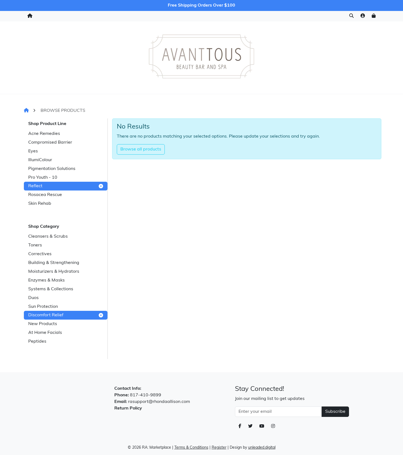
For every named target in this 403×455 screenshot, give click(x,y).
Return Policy (128, 408)
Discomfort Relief (45, 315)
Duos (33, 298)
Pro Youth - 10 (42, 177)
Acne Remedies (44, 134)
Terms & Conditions (191, 448)
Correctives (40, 254)
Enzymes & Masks (46, 280)
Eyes (33, 151)
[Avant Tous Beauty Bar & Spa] (201, 56)
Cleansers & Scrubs (48, 236)
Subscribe (335, 412)
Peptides (37, 341)
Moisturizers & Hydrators (53, 271)
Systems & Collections (50, 289)
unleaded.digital (262, 448)
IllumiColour (40, 160)
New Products (42, 324)
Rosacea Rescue (45, 195)
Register (219, 448)
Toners (35, 245)
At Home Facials (45, 333)
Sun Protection (43, 307)
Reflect (35, 186)
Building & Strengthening (53, 263)
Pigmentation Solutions (51, 169)
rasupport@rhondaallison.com (159, 402)
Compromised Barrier (50, 142)
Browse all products (140, 149)
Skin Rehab (39, 203)
